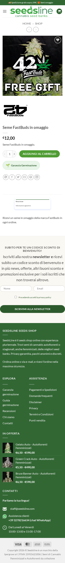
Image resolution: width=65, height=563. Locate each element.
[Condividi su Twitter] (18, 177)
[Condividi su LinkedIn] (37, 177)
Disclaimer (35, 402)
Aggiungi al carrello (39, 153)
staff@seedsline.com (22, 508)
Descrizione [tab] (19, 201)
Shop (38, 23)
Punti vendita (37, 420)
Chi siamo (8, 417)
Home (27, 23)
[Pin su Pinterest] (31, 177)
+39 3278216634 (18, 520)
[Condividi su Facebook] (12, 177)
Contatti (8, 423)
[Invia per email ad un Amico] (24, 177)
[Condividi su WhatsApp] (6, 177)
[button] (5, 11)
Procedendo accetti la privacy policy (35, 297)
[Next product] (29, 29)
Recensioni (9, 411)
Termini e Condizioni (41, 414)
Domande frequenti (41, 395)
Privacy (33, 408)
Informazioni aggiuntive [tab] (23, 206)
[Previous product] (35, 29)
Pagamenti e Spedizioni (43, 389)
